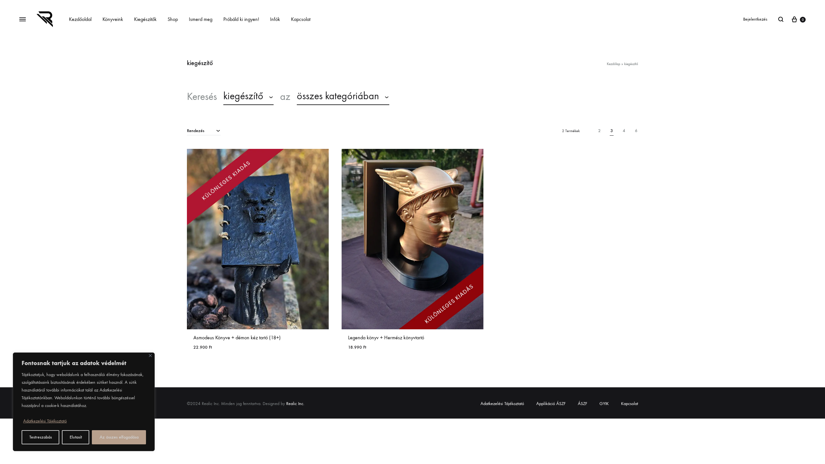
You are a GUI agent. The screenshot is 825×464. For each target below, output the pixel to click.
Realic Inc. (295, 403)
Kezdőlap (613, 64)
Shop (173, 19)
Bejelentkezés (755, 19)
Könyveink (112, 19)
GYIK (604, 403)
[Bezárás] (150, 355)
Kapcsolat (300, 19)
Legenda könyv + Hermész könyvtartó (386, 337)
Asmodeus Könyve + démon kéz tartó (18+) (237, 337)
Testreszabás (40, 437)
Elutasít (76, 437)
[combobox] (248, 97)
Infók (275, 19)
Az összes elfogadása (119, 437)
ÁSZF (582, 403)
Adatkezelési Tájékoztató (45, 421)
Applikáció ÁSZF (551, 403)
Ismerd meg (200, 19)
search (412, 97)
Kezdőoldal (80, 19)
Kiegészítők (145, 19)
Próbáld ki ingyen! (241, 19)
